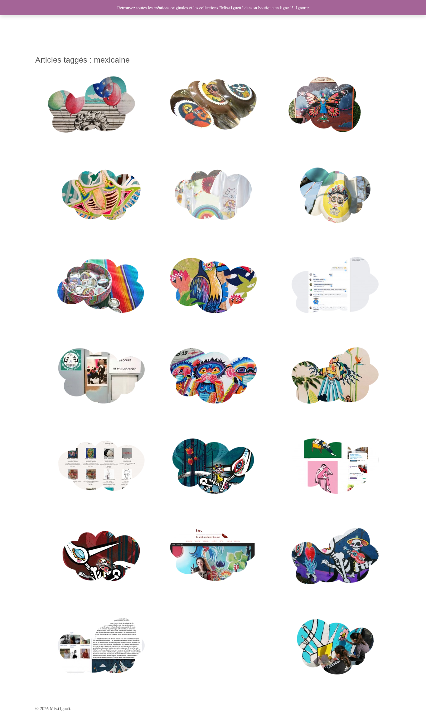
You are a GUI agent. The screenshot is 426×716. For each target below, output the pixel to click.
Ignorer (302, 8)
